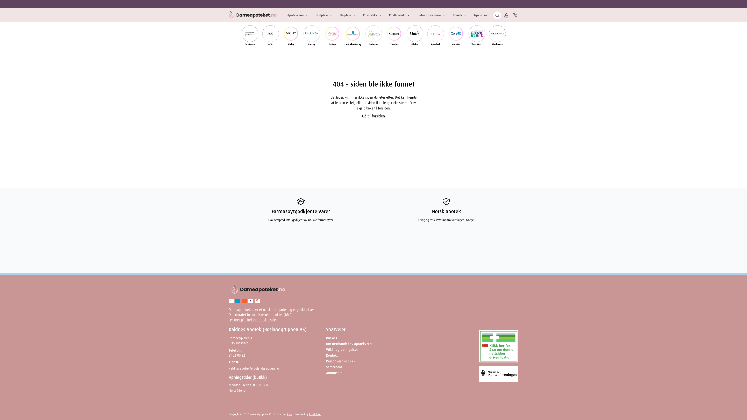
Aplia (289, 414)
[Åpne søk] (497, 15)
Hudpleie (322, 15)
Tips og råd (481, 15)
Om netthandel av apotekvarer (349, 344)
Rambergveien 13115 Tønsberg (240, 340)
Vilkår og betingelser (342, 349)
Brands (457, 15)
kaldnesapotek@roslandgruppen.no (254, 368)
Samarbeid (334, 367)
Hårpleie (345, 15)
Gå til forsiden (373, 116)
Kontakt (332, 355)
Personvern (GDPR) (340, 361)
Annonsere (334, 373)
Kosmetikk (370, 15)
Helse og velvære (429, 15)
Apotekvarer (295, 15)
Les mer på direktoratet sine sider (253, 320)
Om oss (331, 338)
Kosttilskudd (397, 15)
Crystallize (315, 414)
